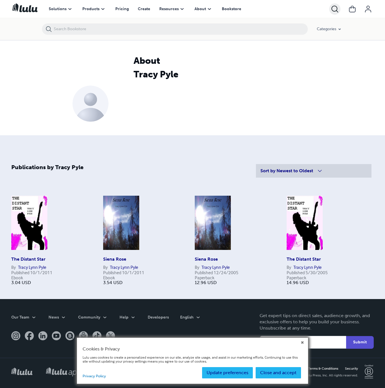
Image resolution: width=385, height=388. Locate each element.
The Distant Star (28, 259)
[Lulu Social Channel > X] (110, 336)
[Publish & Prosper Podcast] (83, 336)
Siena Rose (114, 259)
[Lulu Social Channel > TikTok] (96, 336)
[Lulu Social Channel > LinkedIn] (42, 336)
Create (144, 8)
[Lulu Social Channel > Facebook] (29, 336)
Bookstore (231, 8)
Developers (158, 317)
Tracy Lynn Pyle (32, 267)
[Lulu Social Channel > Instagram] (15, 336)
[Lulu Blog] (69, 336)
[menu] (70, 9)
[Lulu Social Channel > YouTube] (56, 336)
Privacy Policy (94, 376)
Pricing (122, 8)
